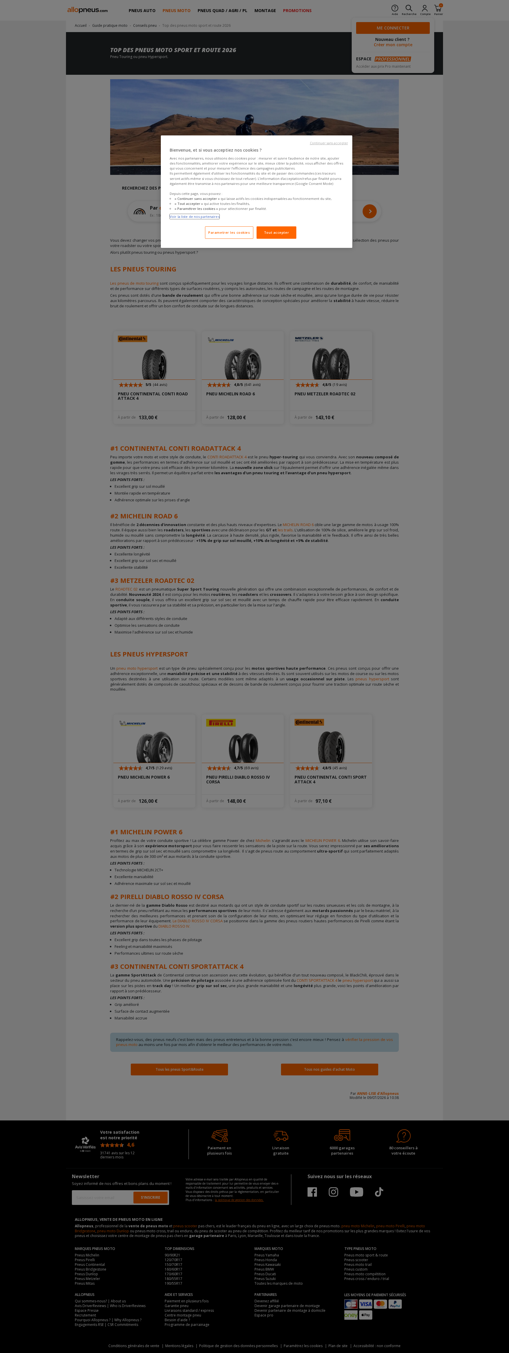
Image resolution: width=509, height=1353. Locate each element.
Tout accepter (276, 232)
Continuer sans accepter (329, 143)
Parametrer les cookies (229, 232)
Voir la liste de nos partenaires (194, 216)
